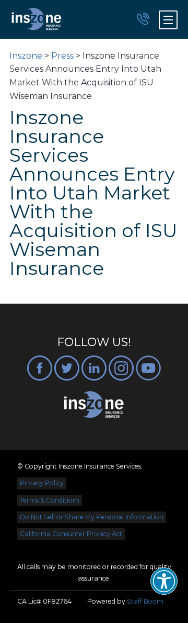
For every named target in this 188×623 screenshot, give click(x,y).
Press (62, 56)
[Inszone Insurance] (36, 19)
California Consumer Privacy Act (71, 534)
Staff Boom (145, 601)
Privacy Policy (42, 483)
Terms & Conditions (49, 500)
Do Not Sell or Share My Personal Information (91, 517)
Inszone (25, 56)
